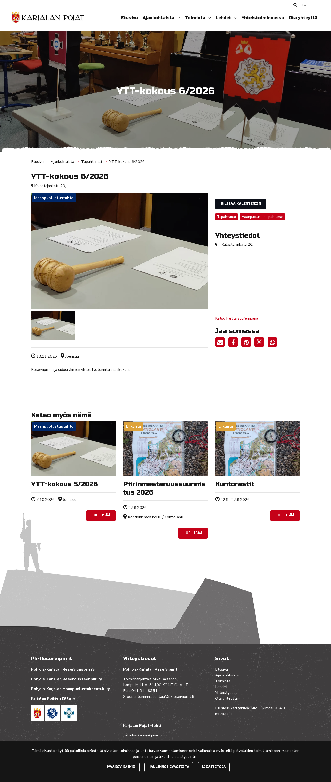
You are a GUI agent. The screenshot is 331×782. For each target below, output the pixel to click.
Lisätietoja (214, 767)
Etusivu (129, 17)
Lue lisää (100, 515)
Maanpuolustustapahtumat (262, 217)
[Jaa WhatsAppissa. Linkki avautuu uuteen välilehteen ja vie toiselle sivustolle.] (274, 343)
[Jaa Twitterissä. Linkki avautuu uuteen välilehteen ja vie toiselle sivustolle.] (261, 343)
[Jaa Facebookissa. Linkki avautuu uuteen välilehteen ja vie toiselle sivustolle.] (234, 343)
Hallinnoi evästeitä (168, 767)
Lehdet (224, 17)
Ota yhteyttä (303, 17)
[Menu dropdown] (178, 18)
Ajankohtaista (159, 17)
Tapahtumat (92, 161)
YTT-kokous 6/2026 (127, 161)
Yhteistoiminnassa (263, 17)
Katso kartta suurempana (236, 318)
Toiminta (195, 17)
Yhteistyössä (226, 692)
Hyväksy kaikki (120, 767)
